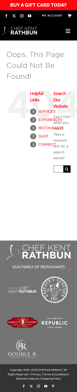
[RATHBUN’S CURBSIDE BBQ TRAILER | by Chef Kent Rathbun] (22, 319)
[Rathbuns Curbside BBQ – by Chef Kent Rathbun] (55, 277)
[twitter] (14, 16)
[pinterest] (53, 386)
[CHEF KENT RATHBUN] (19, 28)
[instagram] (22, 16)
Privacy (36, 374)
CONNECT (47, 144)
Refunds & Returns (27, 378)
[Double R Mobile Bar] (22, 341)
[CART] (70, 15)
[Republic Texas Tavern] (55, 309)
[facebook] (6, 16)
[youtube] (29, 16)
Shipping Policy (51, 378)
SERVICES (46, 111)
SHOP (43, 136)
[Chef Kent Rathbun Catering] (22, 281)
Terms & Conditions (55, 374)
